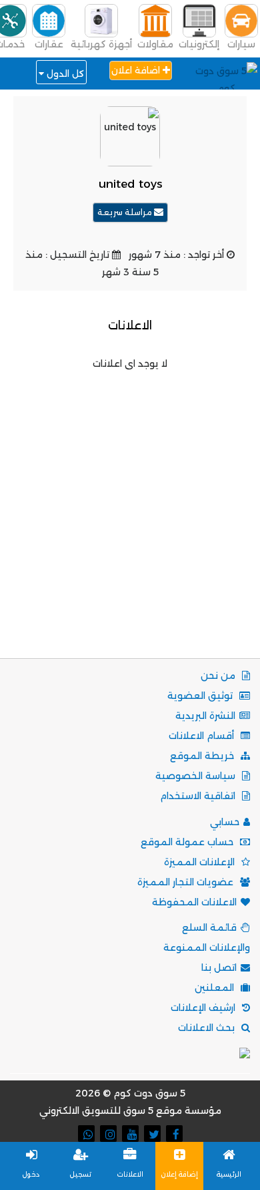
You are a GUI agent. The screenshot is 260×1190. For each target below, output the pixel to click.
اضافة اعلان (137, 70)
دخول (31, 1174)
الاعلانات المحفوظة (194, 902)
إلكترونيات (199, 44)
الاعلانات (130, 1174)
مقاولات (155, 44)
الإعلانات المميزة (200, 862)
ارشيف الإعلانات (204, 1008)
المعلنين (216, 988)
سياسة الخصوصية (196, 776)
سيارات (241, 44)
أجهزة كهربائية (101, 44)
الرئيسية (229, 1174)
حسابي (224, 822)
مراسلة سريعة (125, 212)
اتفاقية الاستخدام (199, 796)
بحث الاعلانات (207, 1028)
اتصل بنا (219, 967)
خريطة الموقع (203, 756)
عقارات (49, 44)
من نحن (219, 676)
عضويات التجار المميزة (186, 882)
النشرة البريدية (205, 716)
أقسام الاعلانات (203, 736)
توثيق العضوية (201, 696)
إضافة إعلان (179, 1174)
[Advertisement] (130, 502)
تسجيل (80, 1174)
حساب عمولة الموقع (188, 842)
